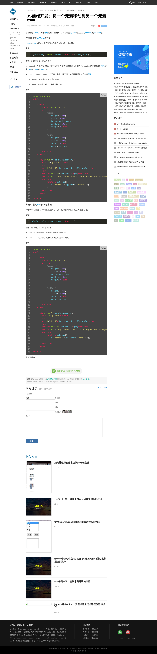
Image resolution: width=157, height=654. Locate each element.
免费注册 (94, 638)
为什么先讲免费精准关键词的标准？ (128, 84)
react (116, 200)
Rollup (12, 43)
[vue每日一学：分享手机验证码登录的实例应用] (38, 506)
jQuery (12, 32)
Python (128, 220)
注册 (144, 2)
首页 (11, 2)
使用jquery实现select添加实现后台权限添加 (77, 522)
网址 (56, 407)
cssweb (142, 204)
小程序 (143, 196)
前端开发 (126, 216)
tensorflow (124, 208)
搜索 (133, 2)
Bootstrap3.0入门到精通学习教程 (128, 152)
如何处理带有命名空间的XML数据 (71, 462)
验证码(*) (58, 412)
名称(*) (57, 398)
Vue (136, 212)
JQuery (36, 33)
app (34, 43)
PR (38, 205)
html (139, 188)
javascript (139, 180)
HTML (102, 66)
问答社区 (79, 2)
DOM (42, 69)
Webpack (13, 46)
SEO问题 (128, 200)
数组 (123, 212)
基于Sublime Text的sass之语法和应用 (129, 157)
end (43, 38)
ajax (18, 46)
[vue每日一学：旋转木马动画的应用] (38, 589)
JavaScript (141, 192)
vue (125, 192)
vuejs (132, 180)
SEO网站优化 (133, 196)
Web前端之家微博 (128, 632)
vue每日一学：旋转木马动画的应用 (72, 581)
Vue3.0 (17, 35)
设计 (141, 212)
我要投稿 (18, 87)
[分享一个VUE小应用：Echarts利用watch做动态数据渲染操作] (38, 566)
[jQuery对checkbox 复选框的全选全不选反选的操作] (38, 604)
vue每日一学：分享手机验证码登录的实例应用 (78, 499)
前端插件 (20, 2)
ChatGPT (118, 192)
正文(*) (28, 416)
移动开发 (42, 2)
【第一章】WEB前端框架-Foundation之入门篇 (132, 148)
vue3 (122, 188)
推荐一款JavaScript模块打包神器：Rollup (130, 133)
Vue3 (123, 184)
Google (123, 196)
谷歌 (138, 208)
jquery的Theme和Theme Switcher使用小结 (131, 166)
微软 (143, 216)
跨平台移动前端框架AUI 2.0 (126, 124)
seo (135, 184)
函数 (90, 74)
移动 (46, 33)
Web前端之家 (52, 379)
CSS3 (132, 208)
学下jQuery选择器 (122, 129)
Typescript (13, 38)
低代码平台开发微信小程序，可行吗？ (129, 109)
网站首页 (14, 19)
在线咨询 (86, 635)
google (117, 212)
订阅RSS (94, 635)
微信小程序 (142, 184)
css (122, 200)
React (11, 35)
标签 (88, 2)
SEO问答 (143, 200)
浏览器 (135, 220)
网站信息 (94, 629)
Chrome (118, 204)
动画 (135, 200)
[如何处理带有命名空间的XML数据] (38, 477)
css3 (133, 188)
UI (70, 2)
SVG (116, 188)
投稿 (96, 2)
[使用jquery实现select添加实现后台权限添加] (38, 536)
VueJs (18, 32)
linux (116, 208)
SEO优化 (133, 204)
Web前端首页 (32, 10)
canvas (125, 204)
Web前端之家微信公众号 (120, 632)
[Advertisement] (131, 28)
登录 (139, 2)
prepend (97, 33)
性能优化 (31, 2)
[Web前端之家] (13, 12)
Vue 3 (117, 196)
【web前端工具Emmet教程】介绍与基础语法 (132, 138)
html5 (117, 184)
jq (30, 69)
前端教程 (132, 192)
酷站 (63, 2)
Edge (122, 220)
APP (39, 38)
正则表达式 (13, 40)
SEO (12, 67)
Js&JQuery (43, 10)
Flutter (12, 48)
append (103, 26)
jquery (28, 43)
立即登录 (86, 638)
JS (123, 180)
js (98, 26)
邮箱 (56, 402)
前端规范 (53, 2)
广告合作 (86, 632)
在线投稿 (94, 632)
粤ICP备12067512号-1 (78, 651)
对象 (36, 69)
